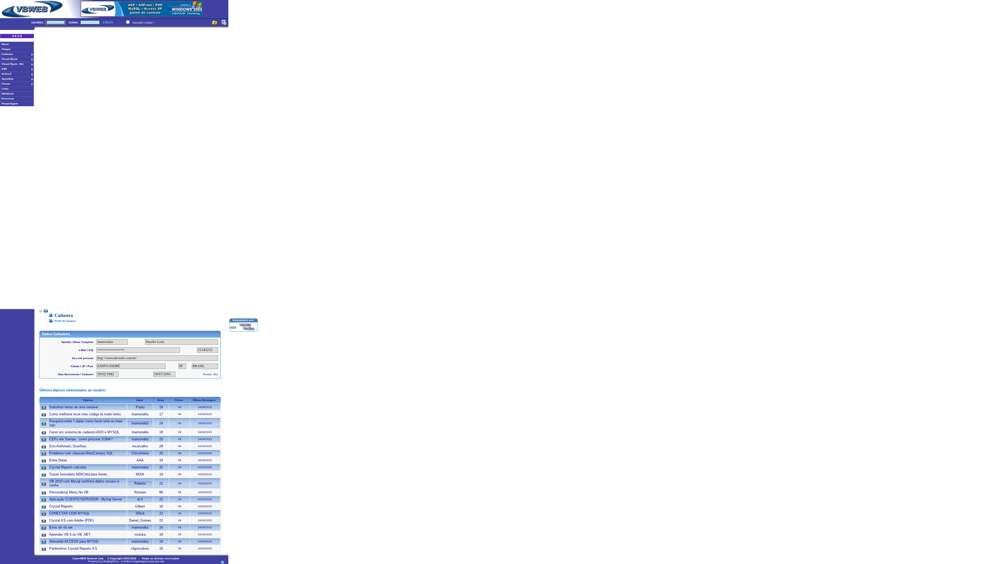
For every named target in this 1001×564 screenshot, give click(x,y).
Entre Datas (58, 460)
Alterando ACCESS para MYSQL (74, 541)
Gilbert (140, 506)
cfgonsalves (140, 548)
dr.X (140, 499)
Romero (140, 492)
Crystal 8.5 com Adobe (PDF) (71, 520)
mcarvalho (140, 446)
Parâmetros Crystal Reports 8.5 (73, 548)
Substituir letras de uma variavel (73, 407)
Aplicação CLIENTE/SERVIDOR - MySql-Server (85, 499)
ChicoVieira (140, 453)
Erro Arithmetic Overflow (67, 446)
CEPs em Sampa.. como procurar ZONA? (81, 439)
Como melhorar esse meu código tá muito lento (85, 414)
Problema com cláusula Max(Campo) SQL (81, 453)
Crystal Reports (61, 506)
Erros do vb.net (60, 527)
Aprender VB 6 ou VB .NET (70, 534)
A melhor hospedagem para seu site (142, 561)
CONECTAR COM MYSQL (69, 513)
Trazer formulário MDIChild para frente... (79, 474)
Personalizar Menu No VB (68, 492)
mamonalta (140, 414)
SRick (140, 513)
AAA (140, 460)
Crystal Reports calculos (67, 467)
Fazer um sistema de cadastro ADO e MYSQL (84, 432)
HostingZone (111, 561)
